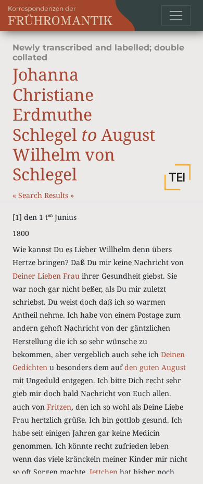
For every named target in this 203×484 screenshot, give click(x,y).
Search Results (44, 195)
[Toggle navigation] (176, 15)
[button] (177, 177)
